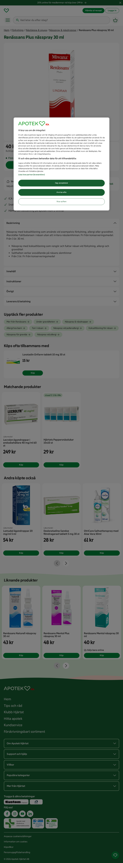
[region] (61, 164)
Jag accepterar (61, 183)
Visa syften (61, 201)
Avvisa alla (61, 192)
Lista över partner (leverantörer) (31, 174)
